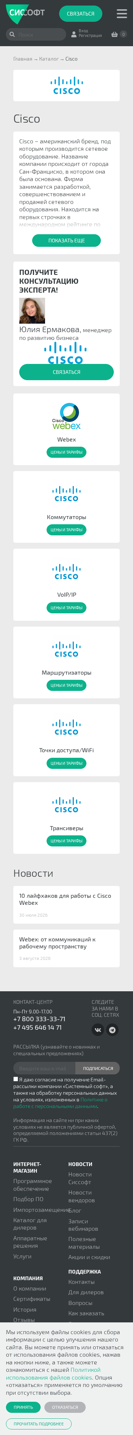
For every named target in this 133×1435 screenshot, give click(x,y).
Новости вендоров (81, 1196)
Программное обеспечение (32, 1184)
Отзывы (24, 1319)
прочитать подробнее (39, 1423)
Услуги (22, 1256)
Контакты (81, 1281)
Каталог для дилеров (30, 1223)
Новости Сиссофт (80, 1177)
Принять (23, 1407)
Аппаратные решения (30, 1241)
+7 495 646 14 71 (37, 1027)
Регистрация (90, 35)
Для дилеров (86, 1291)
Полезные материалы (84, 1242)
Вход (83, 30)
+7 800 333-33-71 (39, 1019)
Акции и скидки (89, 1256)
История (25, 1309)
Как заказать (86, 1312)
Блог (74, 1210)
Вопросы (80, 1302)
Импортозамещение (41, 1209)
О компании (29, 1288)
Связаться (81, 13)
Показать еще (66, 240)
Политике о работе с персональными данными (60, 1102)
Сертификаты (31, 1298)
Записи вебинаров (83, 1224)
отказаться (65, 1407)
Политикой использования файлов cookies (53, 1373)
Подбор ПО (28, 1198)
